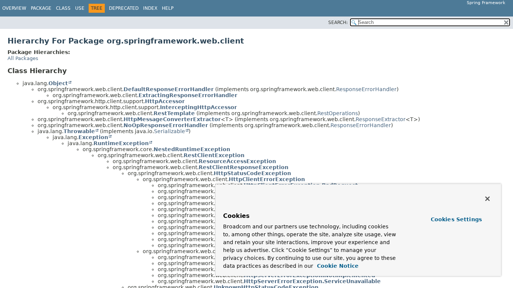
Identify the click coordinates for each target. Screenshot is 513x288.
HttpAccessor (165, 101)
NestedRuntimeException (192, 149)
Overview (14, 8)
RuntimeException (121, 143)
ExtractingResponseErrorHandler (188, 95)
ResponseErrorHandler (366, 89)
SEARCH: (338, 22)
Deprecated (124, 8)
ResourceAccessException (237, 161)
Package (41, 8)
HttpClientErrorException (267, 179)
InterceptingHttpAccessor (198, 107)
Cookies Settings (456, 219)
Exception (93, 137)
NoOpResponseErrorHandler (166, 125)
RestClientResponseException (243, 167)
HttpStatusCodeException (252, 173)
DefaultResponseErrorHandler (169, 89)
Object (58, 83)
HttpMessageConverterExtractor (172, 119)
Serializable (169, 131)
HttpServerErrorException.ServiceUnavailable (312, 281)
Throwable (79, 131)
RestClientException (214, 155)
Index (150, 8)
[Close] (487, 198)
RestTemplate (174, 113)
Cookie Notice (337, 266)
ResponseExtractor (381, 119)
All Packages (23, 58)
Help (168, 8)
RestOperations (337, 113)
